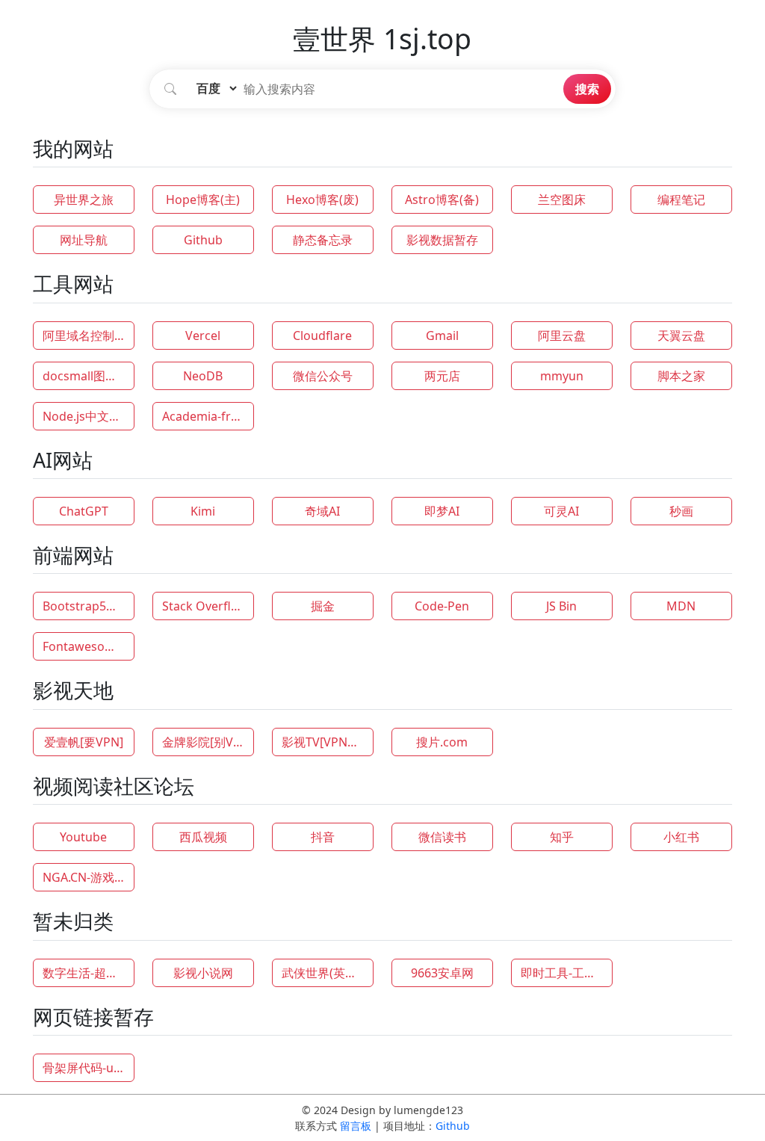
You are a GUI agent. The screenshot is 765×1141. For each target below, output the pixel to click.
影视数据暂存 (442, 240)
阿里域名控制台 (84, 335)
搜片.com (442, 742)
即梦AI (441, 511)
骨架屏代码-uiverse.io (88, 1068)
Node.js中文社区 (88, 416)
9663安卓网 (442, 973)
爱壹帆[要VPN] (83, 742)
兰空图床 (562, 199)
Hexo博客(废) (322, 199)
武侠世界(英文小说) (328, 973)
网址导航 (84, 240)
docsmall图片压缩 (88, 376)
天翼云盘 (681, 335)
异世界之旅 (84, 199)
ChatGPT (83, 511)
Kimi (203, 511)
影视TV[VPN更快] (328, 742)
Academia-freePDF (208, 416)
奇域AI (322, 511)
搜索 (587, 89)
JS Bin (561, 606)
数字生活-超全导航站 (88, 973)
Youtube (83, 837)
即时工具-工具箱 (564, 973)
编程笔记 (681, 199)
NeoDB (203, 376)
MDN (681, 606)
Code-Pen (442, 606)
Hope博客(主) (203, 199)
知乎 (562, 837)
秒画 (681, 511)
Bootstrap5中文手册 (88, 606)
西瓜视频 (203, 837)
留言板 (355, 1126)
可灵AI (561, 511)
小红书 (681, 837)
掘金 (323, 606)
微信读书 (442, 837)
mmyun (561, 376)
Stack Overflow (205, 606)
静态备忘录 (323, 240)
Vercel (202, 335)
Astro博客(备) (442, 199)
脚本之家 (681, 376)
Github (203, 240)
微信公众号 (323, 376)
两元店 (442, 376)
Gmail (442, 335)
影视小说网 (203, 973)
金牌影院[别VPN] (207, 742)
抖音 (323, 837)
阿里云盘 (562, 335)
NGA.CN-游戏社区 (88, 877)
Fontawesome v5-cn (88, 646)
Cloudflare (322, 335)
